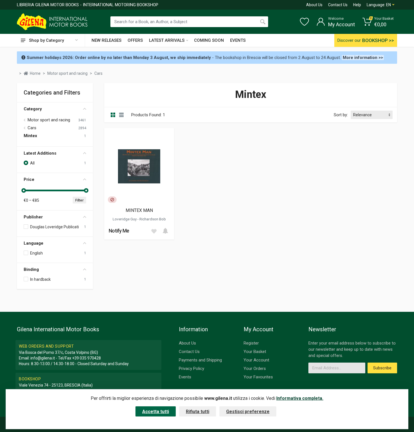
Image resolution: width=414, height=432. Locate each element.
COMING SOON (209, 40)
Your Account (256, 360)
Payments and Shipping (200, 360)
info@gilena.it (42, 358)
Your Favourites (258, 377)
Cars (32, 127)
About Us (314, 5)
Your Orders (255, 368)
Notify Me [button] (119, 231)
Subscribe (382, 367)
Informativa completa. (299, 398)
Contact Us (338, 5)
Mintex (30, 135)
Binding (31, 269)
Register (251, 343)
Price (29, 179)
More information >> (363, 57)
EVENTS (238, 40)
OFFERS (135, 40)
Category (33, 108)
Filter (79, 200)
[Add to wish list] (153, 230)
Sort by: (341, 114)
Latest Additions (40, 153)
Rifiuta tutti (197, 411)
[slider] (23, 190)
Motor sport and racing (49, 119)
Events (185, 377)
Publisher (33, 217)
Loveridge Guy (125, 219)
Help (357, 5)
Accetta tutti (155, 411)
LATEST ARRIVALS (166, 40)
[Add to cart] (165, 231)
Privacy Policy (191, 368)
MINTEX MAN (139, 210)
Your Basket (255, 351)
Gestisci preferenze (248, 411)
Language (33, 243)
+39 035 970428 (86, 358)
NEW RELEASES (106, 40)
